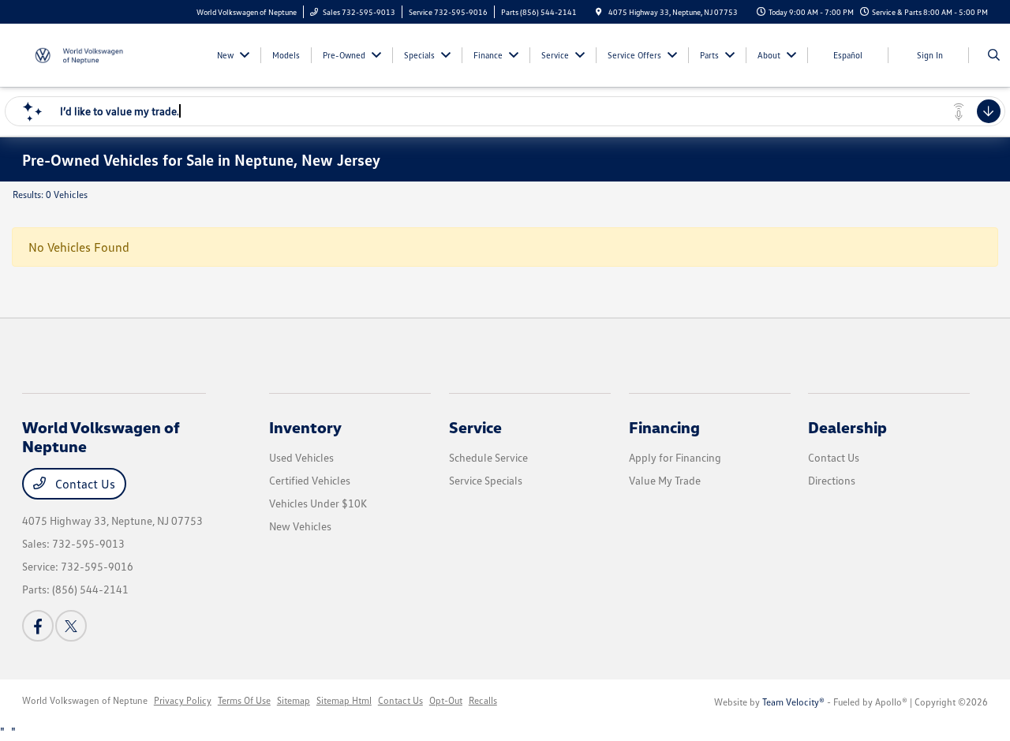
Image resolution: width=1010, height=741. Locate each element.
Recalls (483, 700)
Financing (664, 426)
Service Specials (485, 480)
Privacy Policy (182, 700)
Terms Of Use (244, 700)
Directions (831, 480)
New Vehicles (300, 526)
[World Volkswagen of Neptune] (93, 54)
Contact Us (83, 484)
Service (475, 426)
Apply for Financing (675, 457)
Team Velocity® (793, 702)
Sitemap (293, 700)
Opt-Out (445, 700)
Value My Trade (665, 480)
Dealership (847, 426)
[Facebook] (38, 626)
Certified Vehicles (309, 480)
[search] (994, 55)
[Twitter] (71, 626)
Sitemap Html (344, 700)
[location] (599, 12)
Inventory (305, 426)
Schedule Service (488, 457)
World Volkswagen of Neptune (85, 700)
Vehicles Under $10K (318, 503)
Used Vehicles (301, 457)
